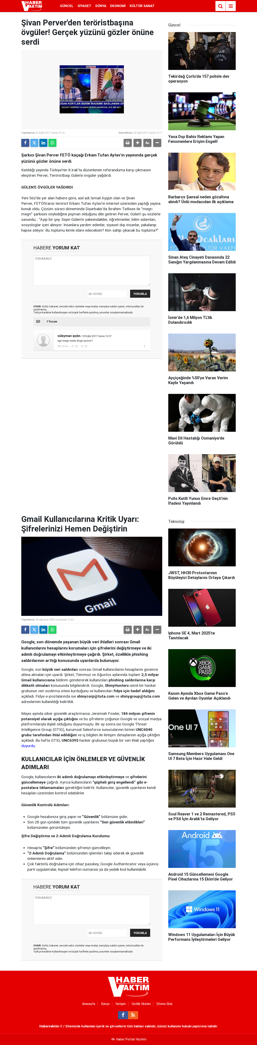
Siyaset (84, 6)
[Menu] (230, 6)
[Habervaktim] (31, 6)
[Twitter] (34, 143)
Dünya (100, 6)
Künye (105, 1004)
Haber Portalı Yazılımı (131, 1039)
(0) (76, 346)
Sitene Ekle (164, 1004)
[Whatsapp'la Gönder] (52, 143)
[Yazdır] (128, 143)
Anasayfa (88, 1004)
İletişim (120, 1004)
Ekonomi (118, 6)
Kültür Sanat (142, 6)
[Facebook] (25, 143)
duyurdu (28, 745)
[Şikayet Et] (144, 346)
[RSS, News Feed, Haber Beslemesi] (133, 1015)
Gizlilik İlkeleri (141, 1004)
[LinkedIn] (43, 143)
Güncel (66, 6)
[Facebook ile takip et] (123, 1015)
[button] (138, 143)
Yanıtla (64, 346)
